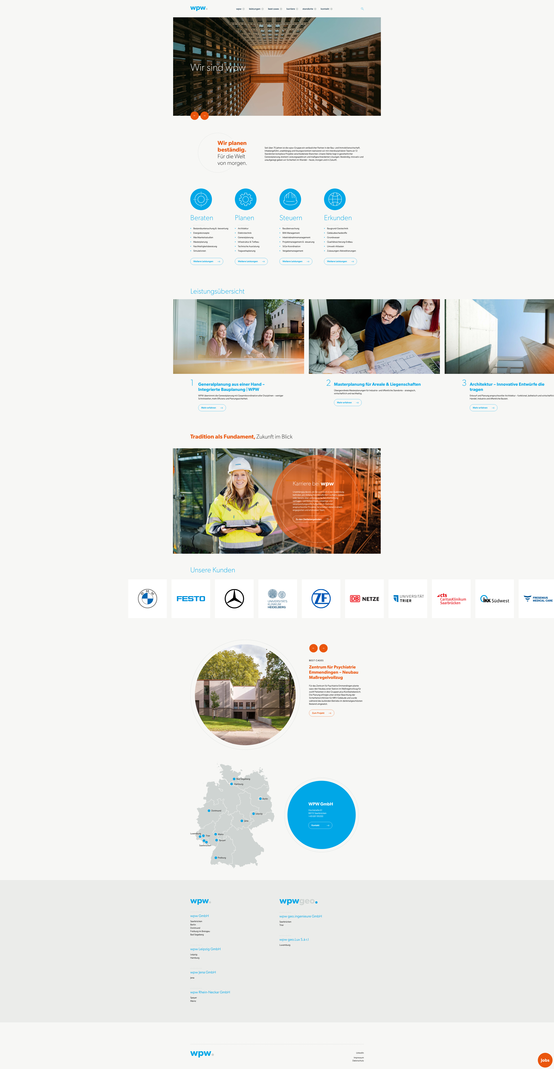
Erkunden (338, 217)
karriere (291, 8)
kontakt (325, 8)
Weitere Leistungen (203, 261)
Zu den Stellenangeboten (309, 518)
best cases (273, 8)
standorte (308, 8)
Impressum (359, 1057)
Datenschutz (358, 1060)
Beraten (201, 217)
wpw (238, 8)
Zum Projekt (318, 712)
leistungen (254, 8)
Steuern (290, 217)
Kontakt (315, 825)
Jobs (545, 1060)
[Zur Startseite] (199, 8)
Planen (244, 217)
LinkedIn (360, 1052)
